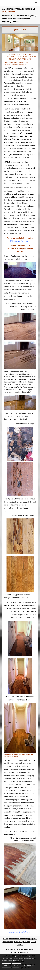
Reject (6, 965)
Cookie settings (29, 965)
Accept (16, 965)
